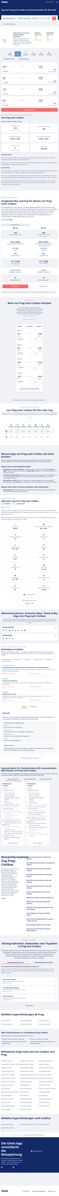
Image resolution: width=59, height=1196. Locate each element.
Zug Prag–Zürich (6, 1102)
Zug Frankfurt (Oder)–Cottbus (28, 1124)
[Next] (55, 54)
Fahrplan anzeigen (15, 150)
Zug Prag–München (44, 1024)
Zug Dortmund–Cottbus (46, 1078)
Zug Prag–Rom (24, 1092)
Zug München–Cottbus (26, 1061)
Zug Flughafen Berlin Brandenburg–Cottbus (32, 1075)
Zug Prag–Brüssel (44, 1106)
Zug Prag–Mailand (6, 1095)
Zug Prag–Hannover (26, 1106)
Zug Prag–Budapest (25, 1021)
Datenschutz (51, 1191)
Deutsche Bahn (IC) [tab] (13, 779)
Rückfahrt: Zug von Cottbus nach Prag (13, 1039)
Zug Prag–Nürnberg (26, 1102)
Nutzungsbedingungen (38, 1191)
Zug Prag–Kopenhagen (8, 1106)
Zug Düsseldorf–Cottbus (27, 1068)
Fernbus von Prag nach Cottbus (39, 1039)
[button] (35, 18)
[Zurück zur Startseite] (4, 2)
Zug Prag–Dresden (6, 1024)
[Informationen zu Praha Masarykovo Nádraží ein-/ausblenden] (55, 990)
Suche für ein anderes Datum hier (29, 390)
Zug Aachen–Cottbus (26, 1081)
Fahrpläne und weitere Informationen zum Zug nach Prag (14, 1042)
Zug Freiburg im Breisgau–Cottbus (30, 1078)
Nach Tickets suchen (15, 130)
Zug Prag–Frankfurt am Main (47, 1088)
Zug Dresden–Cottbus (7, 1075)
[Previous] (6, 426)
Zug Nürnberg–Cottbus (8, 1071)
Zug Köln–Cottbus (44, 1064)
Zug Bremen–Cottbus (45, 1075)
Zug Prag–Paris (5, 1088)
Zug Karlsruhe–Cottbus (8, 1081)
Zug (8, 1135)
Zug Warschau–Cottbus (45, 1081)
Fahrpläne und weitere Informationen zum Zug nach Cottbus (42, 1042)
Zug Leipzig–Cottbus (45, 1071)
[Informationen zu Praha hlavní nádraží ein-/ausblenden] (55, 981)
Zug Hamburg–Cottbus (45, 1061)
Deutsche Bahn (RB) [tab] (45, 779)
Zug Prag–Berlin (24, 1085)
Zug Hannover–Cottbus (27, 1071)
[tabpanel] (29, 815)
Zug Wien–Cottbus (6, 1068)
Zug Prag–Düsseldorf (7, 1099)
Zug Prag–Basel (5, 1109)
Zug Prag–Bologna (44, 1102)
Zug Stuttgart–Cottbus (26, 1064)
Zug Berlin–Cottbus (6, 1061)
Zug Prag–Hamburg (26, 1024)
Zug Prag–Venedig (25, 1109)
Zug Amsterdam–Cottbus (46, 1068)
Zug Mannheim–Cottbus (8, 1078)
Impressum (26, 1191)
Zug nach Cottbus (16, 1135)
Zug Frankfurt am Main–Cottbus (10, 1064)
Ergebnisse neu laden (28, 319)
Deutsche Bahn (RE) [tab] (29, 779)
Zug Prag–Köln (24, 1095)
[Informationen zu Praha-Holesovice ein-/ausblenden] (55, 998)
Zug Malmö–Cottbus (7, 1085)
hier (45, 400)
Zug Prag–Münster (44, 1021)
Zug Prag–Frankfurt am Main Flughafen (12, 1092)
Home (3, 1135)
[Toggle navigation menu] (57, 2)
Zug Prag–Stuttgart (44, 1092)
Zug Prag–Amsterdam (45, 1099)
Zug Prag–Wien (5, 1021)
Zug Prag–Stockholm (26, 1099)
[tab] (9, 58)
